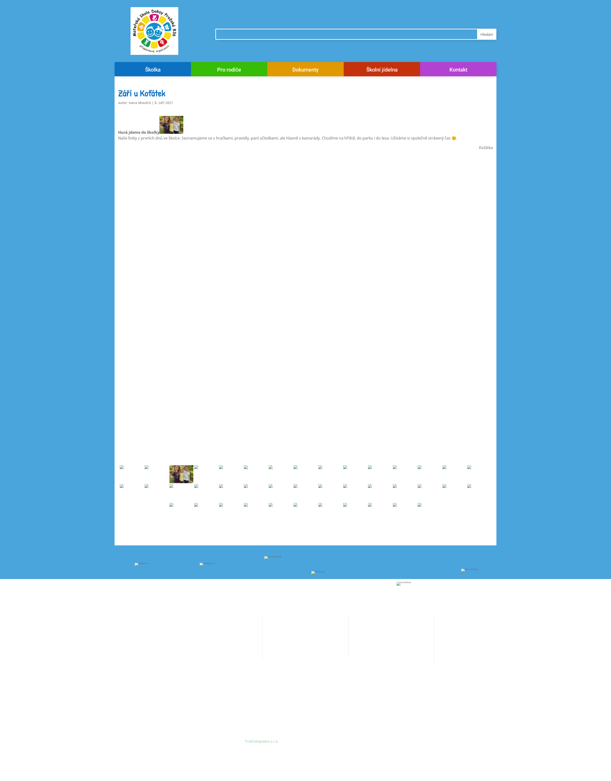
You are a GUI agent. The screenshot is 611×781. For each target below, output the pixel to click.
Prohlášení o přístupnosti (283, 652)
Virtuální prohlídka (277, 643)
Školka (153, 70)
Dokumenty (305, 70)
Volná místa (272, 625)
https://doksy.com (362, 660)
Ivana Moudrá (140, 102)
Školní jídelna (382, 70)
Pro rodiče (229, 70)
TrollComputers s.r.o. (262, 741)
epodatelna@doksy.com (379, 651)
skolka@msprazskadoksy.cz (210, 654)
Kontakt (458, 70)
